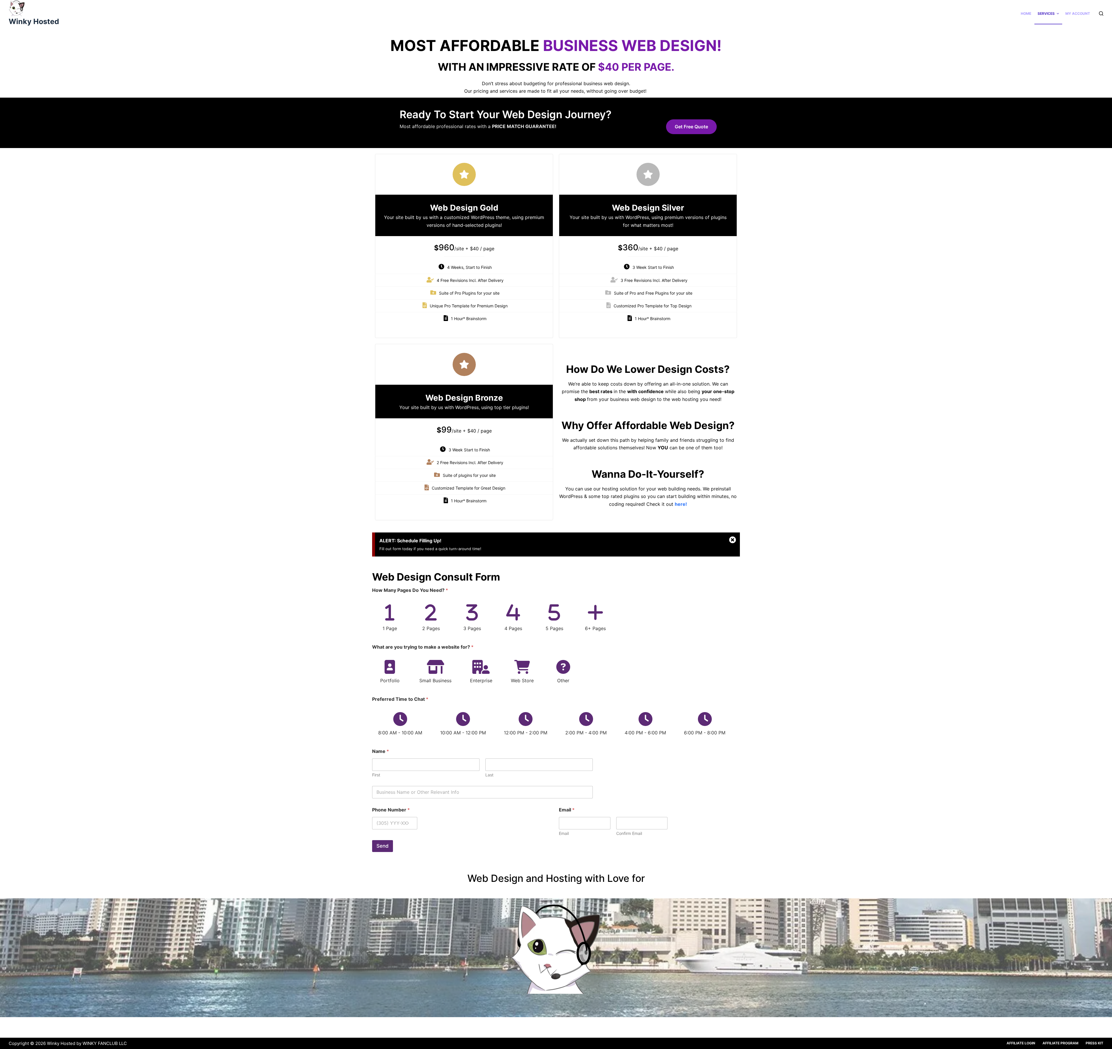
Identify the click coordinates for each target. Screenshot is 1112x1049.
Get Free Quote (691, 126)
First (376, 774)
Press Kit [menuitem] (1094, 1043)
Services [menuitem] (1046, 13)
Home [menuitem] (1026, 13)
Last (489, 774)
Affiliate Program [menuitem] (1060, 1043)
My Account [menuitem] (1077, 13)
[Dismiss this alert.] (732, 539)
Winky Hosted (34, 21)
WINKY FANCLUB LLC (105, 1043)
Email (564, 833)
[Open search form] (1101, 13)
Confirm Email (629, 833)
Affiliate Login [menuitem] (1021, 1043)
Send (382, 846)
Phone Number (391, 810)
